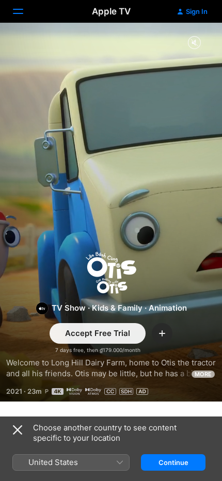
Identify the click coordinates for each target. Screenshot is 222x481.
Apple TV (111, 11)
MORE (203, 374)
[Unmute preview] (194, 43)
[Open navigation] (24, 11)
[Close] (17, 430)
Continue (173, 462)
